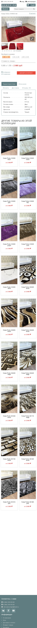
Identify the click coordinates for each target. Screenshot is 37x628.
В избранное (6, 72)
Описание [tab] (22, 84)
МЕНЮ (6, 9)
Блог (4, 620)
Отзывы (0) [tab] (26, 88)
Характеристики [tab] (9, 84)
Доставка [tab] (15, 88)
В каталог (32, 13)
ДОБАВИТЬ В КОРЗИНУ (26, 73)
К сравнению (6, 74)
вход (22, 1)
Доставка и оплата (9, 622)
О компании (7, 618)
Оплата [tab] (6, 88)
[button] (31, 5)
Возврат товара (8, 625)
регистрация (31, 1)
